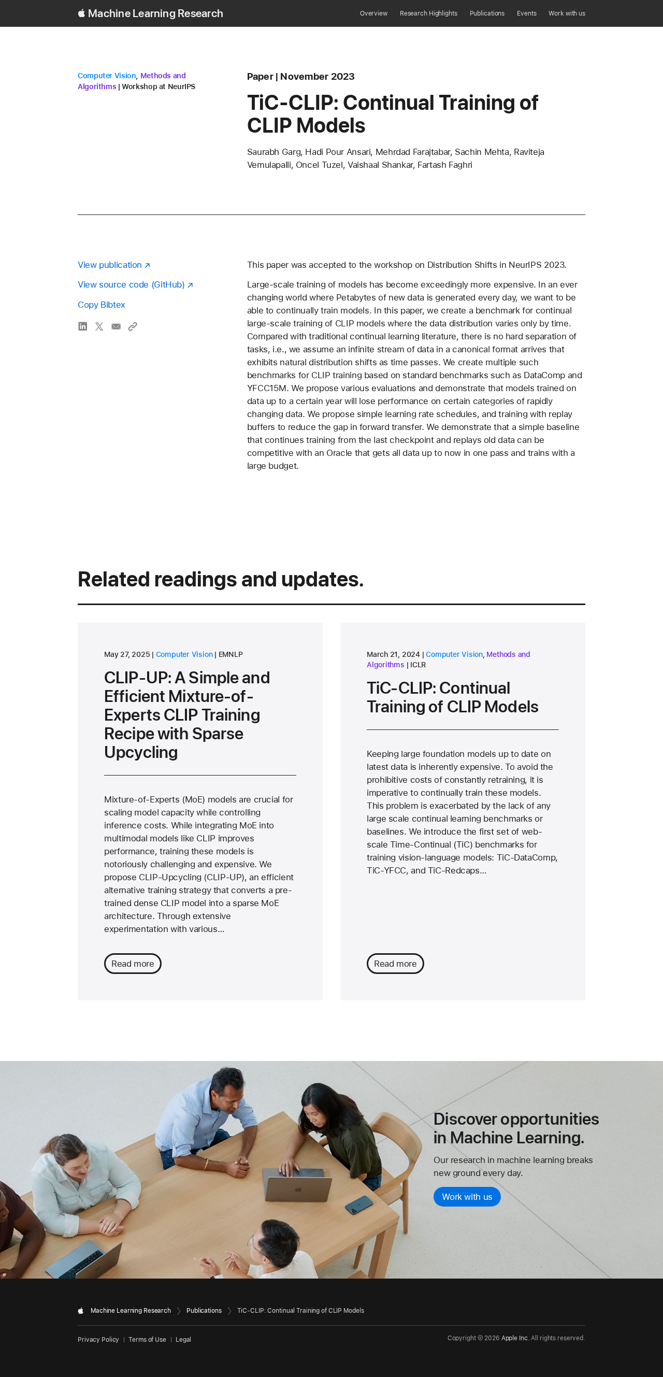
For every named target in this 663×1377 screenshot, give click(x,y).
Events (526, 13)
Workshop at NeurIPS (158, 86)
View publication (110, 265)
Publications (487, 13)
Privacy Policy (98, 1339)
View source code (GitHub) (131, 284)
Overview (373, 13)
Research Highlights (428, 13)
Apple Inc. (515, 1338)
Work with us (567, 13)
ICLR (418, 665)
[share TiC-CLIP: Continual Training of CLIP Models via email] (116, 326)
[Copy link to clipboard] (132, 326)
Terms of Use (147, 1339)
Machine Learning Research (155, 13)
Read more (132, 963)
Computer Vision (107, 75)
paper (260, 76)
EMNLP (231, 654)
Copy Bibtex (101, 304)
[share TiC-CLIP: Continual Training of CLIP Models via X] (99, 326)
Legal (183, 1339)
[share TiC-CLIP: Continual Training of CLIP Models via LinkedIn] (83, 326)
